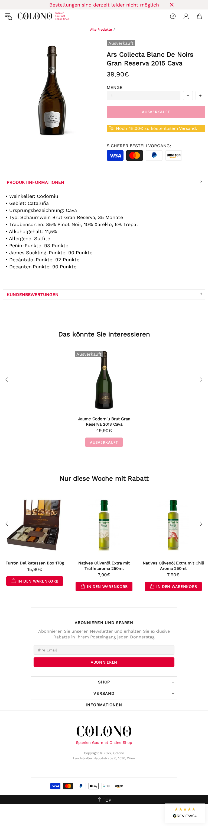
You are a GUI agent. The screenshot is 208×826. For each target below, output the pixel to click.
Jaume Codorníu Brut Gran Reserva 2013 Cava (104, 421)
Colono (22, 16)
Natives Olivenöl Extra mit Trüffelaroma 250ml (104, 566)
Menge (114, 87)
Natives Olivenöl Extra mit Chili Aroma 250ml (173, 566)
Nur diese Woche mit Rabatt (104, 478)
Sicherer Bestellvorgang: (139, 145)
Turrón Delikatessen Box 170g (35, 563)
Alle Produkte (101, 29)
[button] (185, 813)
